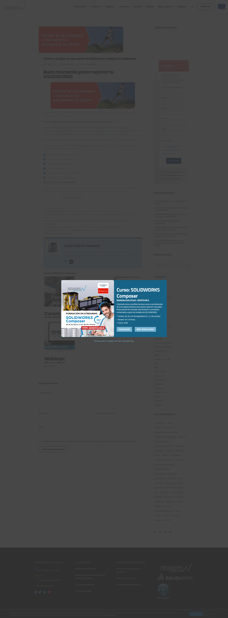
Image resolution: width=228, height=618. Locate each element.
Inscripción (124, 329)
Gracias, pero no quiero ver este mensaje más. (114, 341)
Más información (145, 329)
